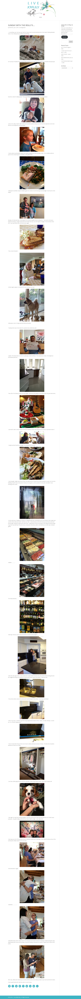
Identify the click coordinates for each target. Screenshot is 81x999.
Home (40, 17)
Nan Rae (11, 27)
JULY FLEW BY (64, 47)
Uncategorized (22, 27)
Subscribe (65, 37)
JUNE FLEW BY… (64, 54)
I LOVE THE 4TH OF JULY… (66, 50)
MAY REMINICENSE (65, 57)
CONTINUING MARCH (65, 61)
